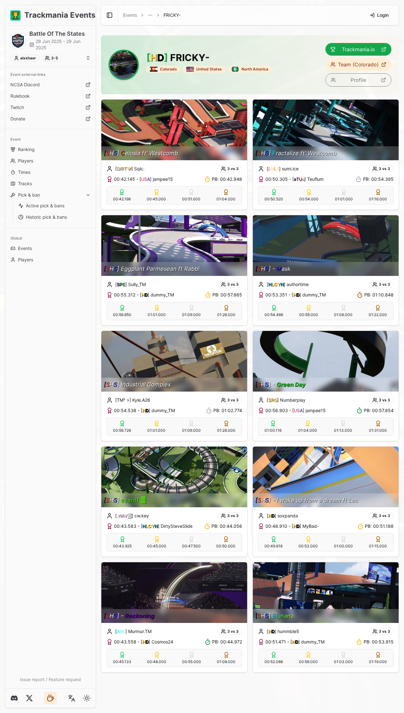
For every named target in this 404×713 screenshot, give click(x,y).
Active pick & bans (45, 205)
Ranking (26, 149)
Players (25, 160)
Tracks (25, 183)
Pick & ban (29, 195)
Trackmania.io (358, 49)
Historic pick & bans (46, 217)
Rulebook (20, 96)
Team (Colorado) (358, 64)
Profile (358, 80)
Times (24, 172)
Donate (17, 118)
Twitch (17, 107)
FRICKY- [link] (172, 15)
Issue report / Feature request (50, 679)
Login (383, 15)
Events (25, 248)
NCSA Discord (25, 84)
